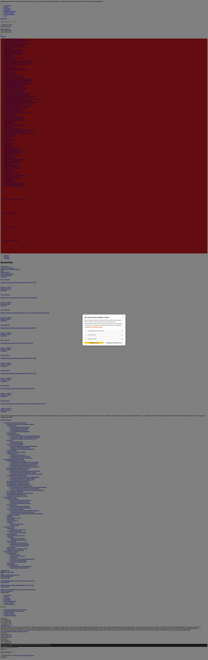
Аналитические (92, 334)
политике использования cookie (93, 327)
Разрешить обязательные (114, 342)
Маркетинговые (92, 338)
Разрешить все (94, 342)
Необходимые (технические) (96, 331)
